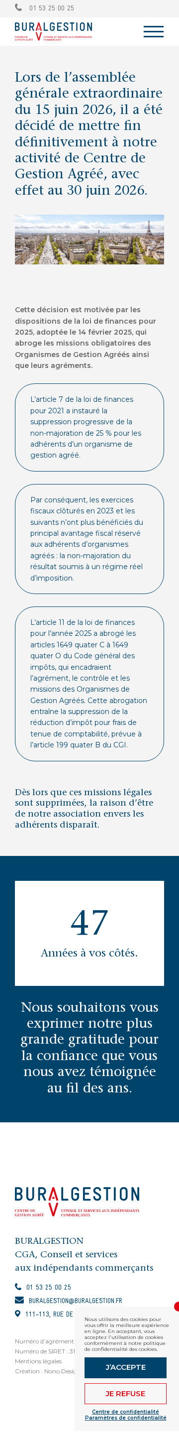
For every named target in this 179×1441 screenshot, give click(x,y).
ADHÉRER (149, 8)
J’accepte (126, 1367)
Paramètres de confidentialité (126, 1418)
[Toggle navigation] (153, 31)
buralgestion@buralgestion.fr (75, 1301)
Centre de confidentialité (125, 1412)
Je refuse (125, 1393)
